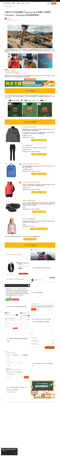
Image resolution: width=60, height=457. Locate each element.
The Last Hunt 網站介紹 (10, 70)
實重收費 (37, 75)
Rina (8, 18)
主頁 (4, 6)
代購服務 (11, 76)
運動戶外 (11, 6)
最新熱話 (7, 6)
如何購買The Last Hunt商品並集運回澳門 (13, 73)
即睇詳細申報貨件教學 (11, 392)
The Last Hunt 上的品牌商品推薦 (11, 71)
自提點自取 (45, 75)
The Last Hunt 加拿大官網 (16, 254)
